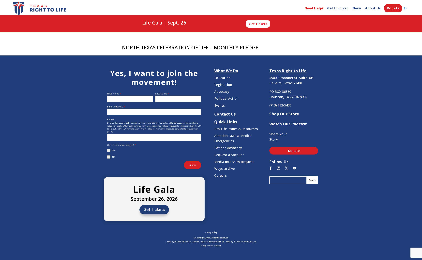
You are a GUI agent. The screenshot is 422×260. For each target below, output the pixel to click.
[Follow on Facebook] (270, 168)
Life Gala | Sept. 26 (164, 23)
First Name (114, 93)
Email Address (116, 106)
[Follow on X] (286, 168)
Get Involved (338, 8)
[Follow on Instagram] (278, 168)
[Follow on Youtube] (294, 168)
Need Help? (314, 8)
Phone (110, 119)
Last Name (162, 93)
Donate (393, 8)
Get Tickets (258, 24)
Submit (192, 165)
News (357, 8)
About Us (373, 8)
